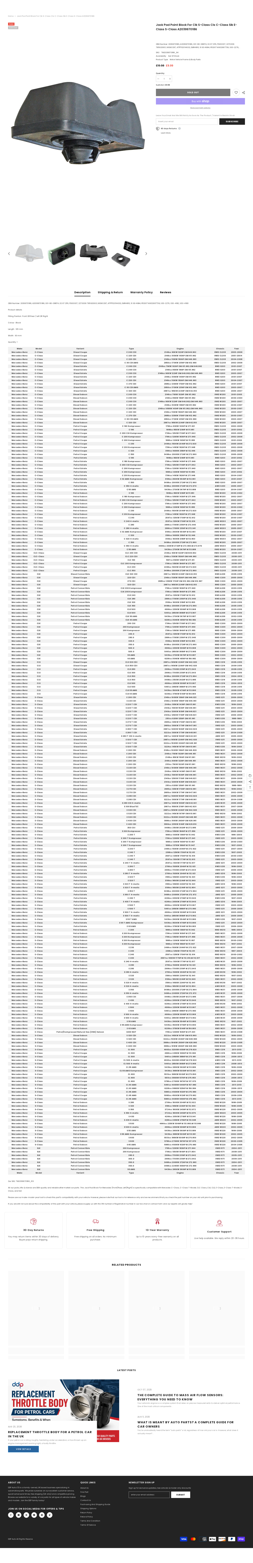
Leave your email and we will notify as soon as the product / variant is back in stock (195, 115)
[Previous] (9, 253)
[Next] (146, 253)
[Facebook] (11, 1515)
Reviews (165, 292)
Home (10, 16)
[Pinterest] (26, 1515)
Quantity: (160, 73)
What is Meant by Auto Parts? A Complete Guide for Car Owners (185, 1424)
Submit (180, 1494)
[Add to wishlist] (236, 92)
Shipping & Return (110, 292)
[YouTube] (42, 1515)
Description (82, 292)
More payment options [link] (200, 108)
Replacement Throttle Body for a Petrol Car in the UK (50, 1434)
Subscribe (232, 121)
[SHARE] (242, 92)
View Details (23, 1449)
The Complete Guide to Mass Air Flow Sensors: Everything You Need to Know (180, 1397)
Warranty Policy (141, 292)
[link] (36, 1352)
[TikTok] (34, 1515)
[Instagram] (18, 1515)
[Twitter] (49, 1515)
